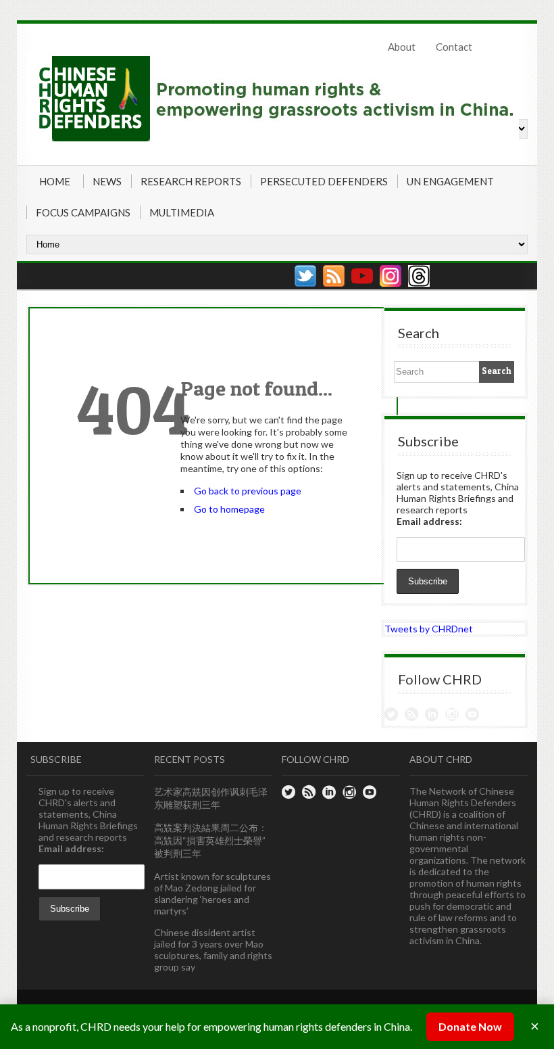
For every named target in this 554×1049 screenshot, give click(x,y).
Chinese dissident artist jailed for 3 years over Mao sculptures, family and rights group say (213, 950)
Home (54, 181)
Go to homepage (229, 509)
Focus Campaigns (83, 212)
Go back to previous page (247, 490)
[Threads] (419, 276)
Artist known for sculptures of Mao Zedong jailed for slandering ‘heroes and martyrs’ (212, 893)
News (107, 181)
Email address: (429, 521)
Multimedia (181, 212)
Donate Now (470, 1026)
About (402, 47)
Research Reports (191, 181)
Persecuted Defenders (324, 181)
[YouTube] (362, 276)
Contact (454, 47)
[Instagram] (390, 276)
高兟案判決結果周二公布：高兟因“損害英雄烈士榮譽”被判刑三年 (211, 840)
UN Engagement (450, 181)
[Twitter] (305, 276)
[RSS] (334, 276)
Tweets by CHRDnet (428, 628)
